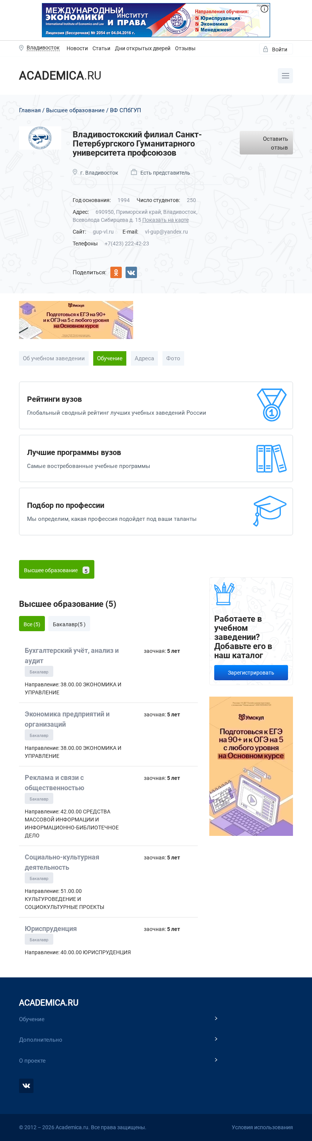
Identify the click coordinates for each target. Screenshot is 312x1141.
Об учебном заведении (54, 358)
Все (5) (32, 624)
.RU (60, 75)
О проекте (32, 1060)
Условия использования (262, 1127)
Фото (173, 358)
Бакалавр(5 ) (69, 624)
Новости (77, 48)
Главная (30, 110)
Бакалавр (39, 672)
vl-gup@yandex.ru (166, 232)
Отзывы (185, 48)
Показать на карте (165, 220)
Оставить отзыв (275, 143)
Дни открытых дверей (142, 48)
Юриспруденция (51, 929)
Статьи (101, 48)
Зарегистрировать (251, 673)
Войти (279, 49)
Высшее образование (75, 110)
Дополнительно (40, 1039)
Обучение (110, 358)
